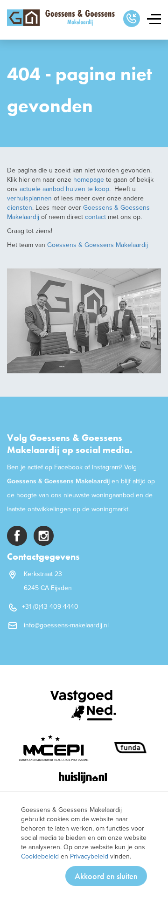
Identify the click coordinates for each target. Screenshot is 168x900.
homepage (88, 180)
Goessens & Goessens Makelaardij (97, 245)
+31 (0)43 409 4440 (50, 607)
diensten (19, 208)
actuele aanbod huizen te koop (63, 189)
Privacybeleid (89, 856)
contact (96, 217)
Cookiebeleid (40, 856)
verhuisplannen (29, 198)
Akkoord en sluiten (106, 876)
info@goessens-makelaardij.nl (66, 625)
